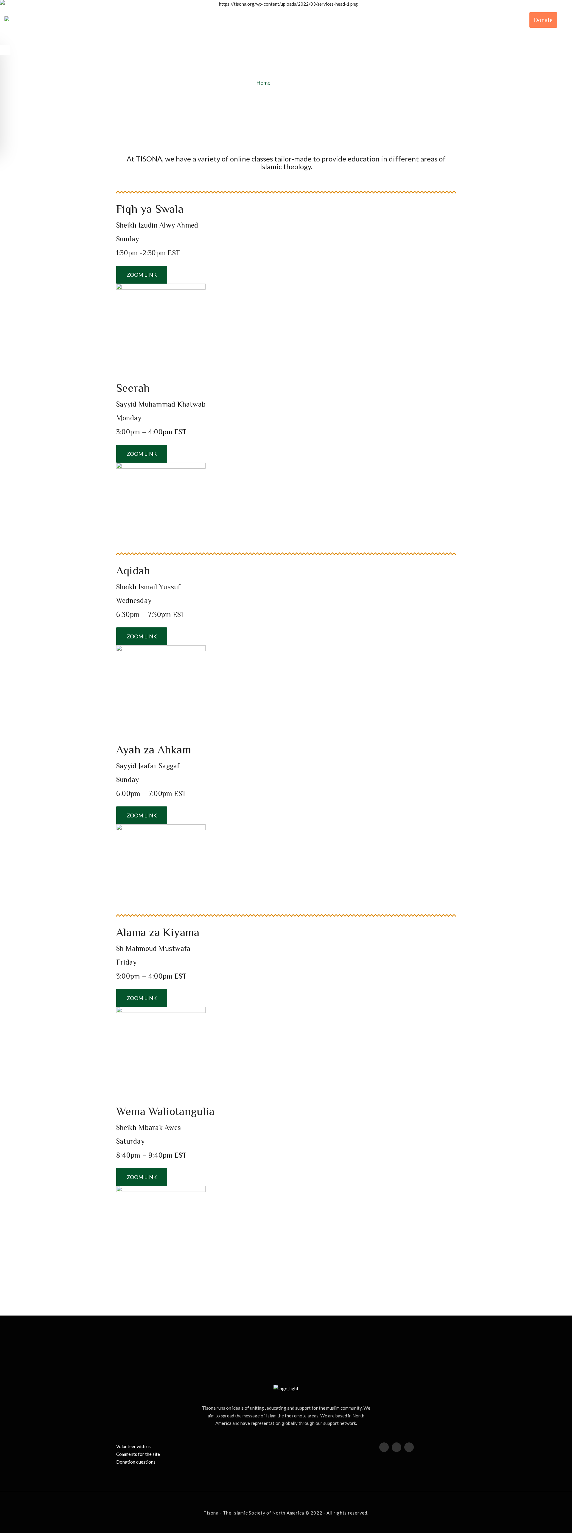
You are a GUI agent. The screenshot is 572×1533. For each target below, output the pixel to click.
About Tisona (345, 20)
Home (263, 82)
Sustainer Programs (400, 20)
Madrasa (450, 20)
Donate (543, 20)
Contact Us (510, 20)
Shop (480, 20)
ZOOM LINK (142, 274)
